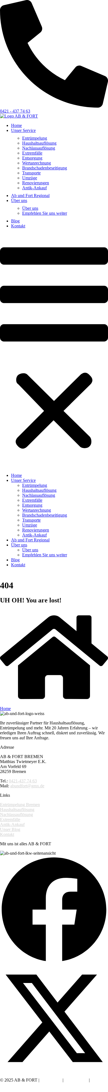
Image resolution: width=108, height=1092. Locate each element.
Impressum (50, 1080)
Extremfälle (32, 153)
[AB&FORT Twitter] (54, 1070)
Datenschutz (76, 1080)
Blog (15, 221)
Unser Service (23, 130)
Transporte (31, 173)
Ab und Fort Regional (30, 195)
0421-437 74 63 (23, 781)
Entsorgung (32, 158)
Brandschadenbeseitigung (44, 168)
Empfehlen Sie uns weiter (44, 213)
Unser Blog (10, 829)
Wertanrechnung (36, 163)
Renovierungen (35, 182)
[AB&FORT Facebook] (54, 962)
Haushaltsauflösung (39, 143)
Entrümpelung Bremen (20, 804)
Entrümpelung (34, 138)
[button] (54, 349)
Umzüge (29, 178)
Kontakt (18, 226)
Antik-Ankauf (34, 187)
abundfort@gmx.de (27, 785)
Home (16, 125)
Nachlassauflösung (38, 148)
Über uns (19, 200)
